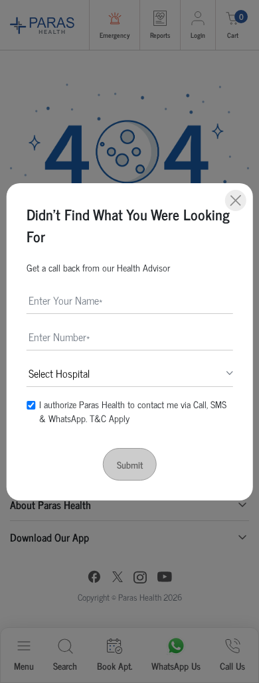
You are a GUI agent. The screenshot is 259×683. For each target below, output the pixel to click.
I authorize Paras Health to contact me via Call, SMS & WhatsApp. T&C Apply (132, 411)
